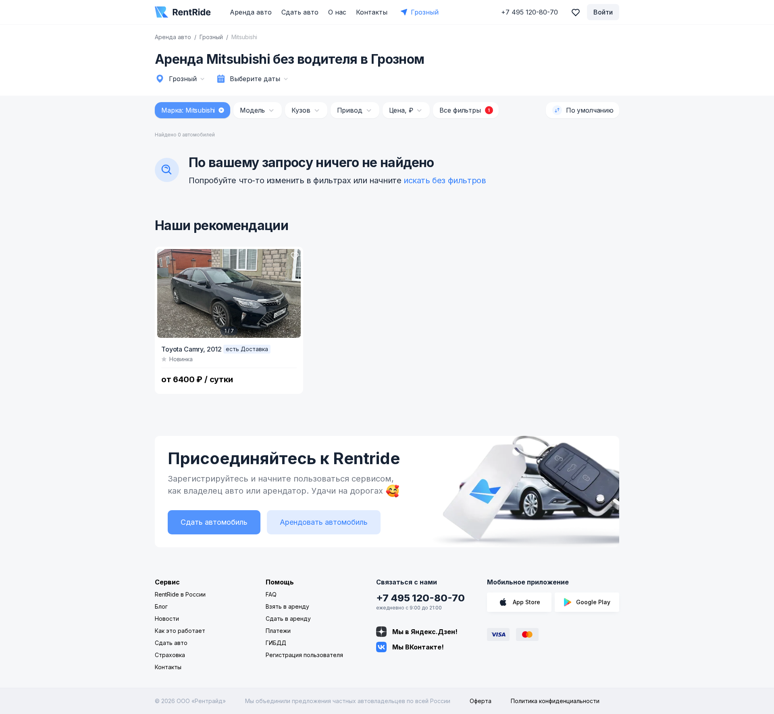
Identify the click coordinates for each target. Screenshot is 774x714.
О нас (337, 12)
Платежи (278, 630)
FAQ (271, 594)
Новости (167, 618)
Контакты (371, 12)
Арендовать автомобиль (324, 522)
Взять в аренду (287, 606)
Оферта (480, 700)
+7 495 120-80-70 (420, 598)
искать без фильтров (445, 180)
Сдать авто (299, 12)
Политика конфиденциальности (555, 700)
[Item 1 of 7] (229, 293)
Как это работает (180, 630)
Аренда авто (251, 12)
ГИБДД (276, 642)
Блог (161, 606)
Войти (603, 12)
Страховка (170, 654)
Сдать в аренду (288, 618)
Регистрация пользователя (304, 654)
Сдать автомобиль (214, 522)
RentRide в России (180, 594)
